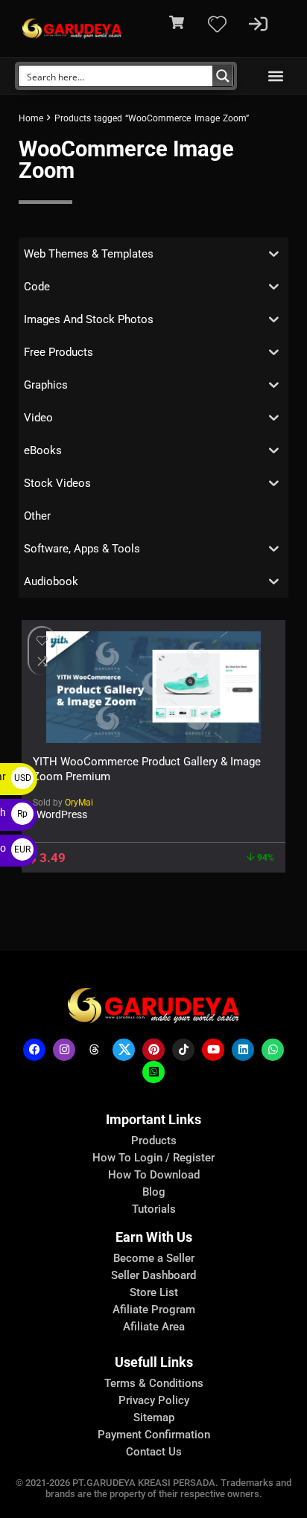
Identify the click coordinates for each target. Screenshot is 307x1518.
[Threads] (94, 1050)
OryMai (79, 802)
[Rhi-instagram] (64, 1050)
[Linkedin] (243, 1050)
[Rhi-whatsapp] (273, 1050)
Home (31, 118)
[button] (276, 76)
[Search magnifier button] (222, 76)
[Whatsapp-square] (153, 1072)
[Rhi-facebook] (34, 1050)
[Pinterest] (153, 1050)
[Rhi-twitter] (124, 1050)
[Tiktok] (183, 1050)
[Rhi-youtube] (213, 1050)
